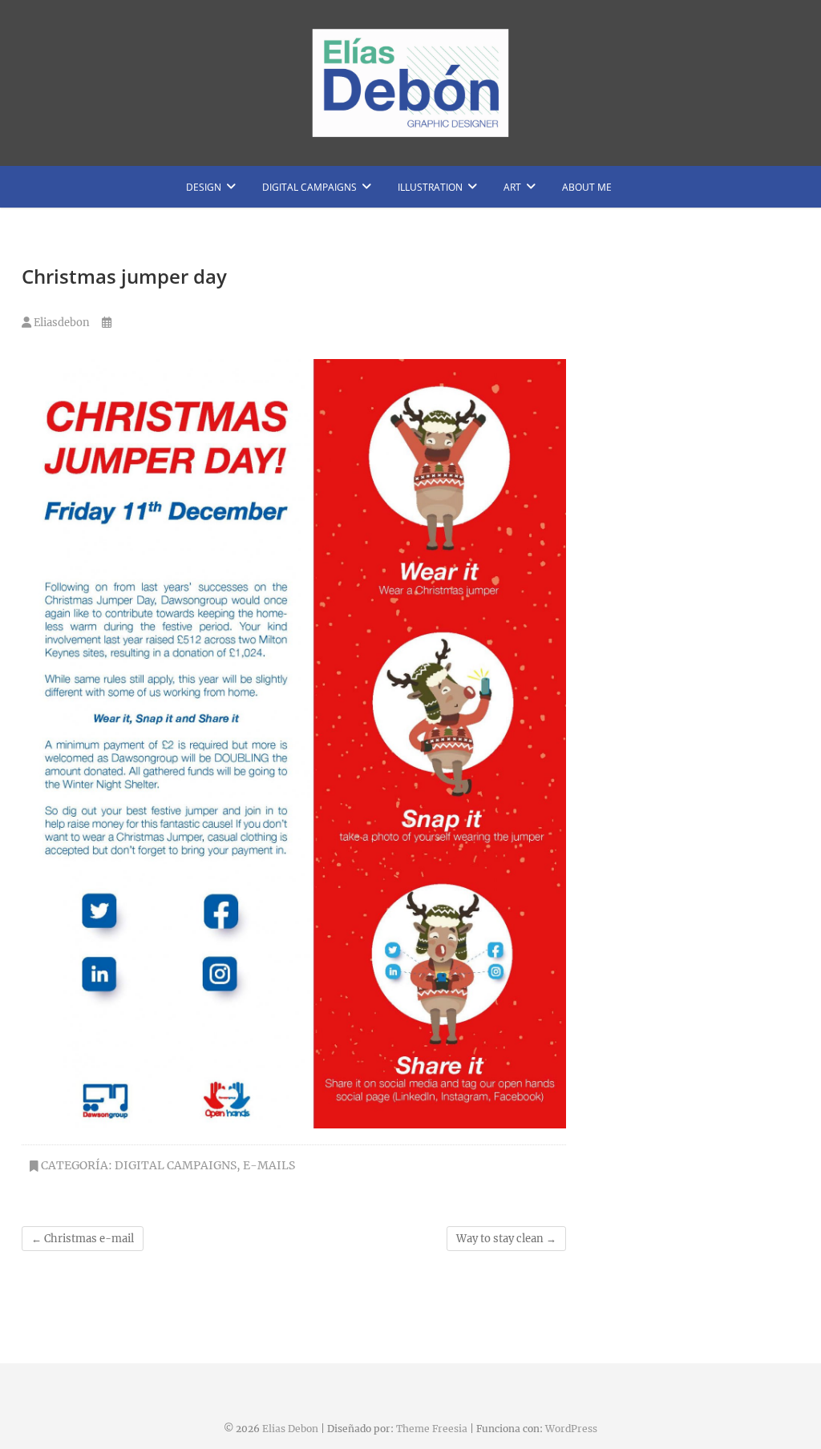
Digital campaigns (309, 187)
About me (587, 187)
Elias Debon (290, 1429)
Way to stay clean (506, 1238)
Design (203, 187)
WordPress (571, 1429)
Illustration (430, 187)
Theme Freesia (431, 1429)
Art (512, 187)
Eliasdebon (60, 322)
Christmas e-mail (82, 1238)
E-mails (269, 1165)
